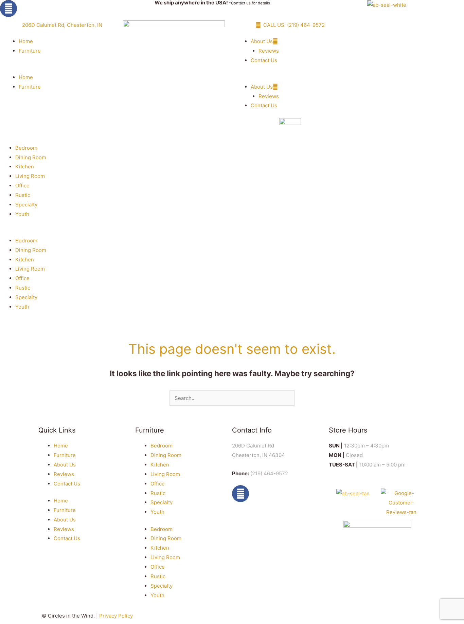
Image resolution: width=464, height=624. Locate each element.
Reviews (268, 51)
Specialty (26, 204)
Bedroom (26, 148)
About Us (262, 41)
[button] (58, 68)
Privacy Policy (116, 615)
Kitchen (24, 166)
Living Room (30, 176)
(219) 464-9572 (269, 473)
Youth (22, 214)
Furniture (30, 51)
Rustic (22, 195)
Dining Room (30, 157)
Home (26, 41)
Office (22, 185)
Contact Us (264, 60)
